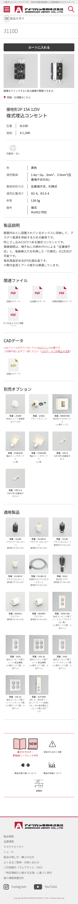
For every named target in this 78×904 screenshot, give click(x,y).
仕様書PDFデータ (37, 301)
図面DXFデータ (13, 373)
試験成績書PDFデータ (62, 301)
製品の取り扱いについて (25, 773)
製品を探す (17, 18)
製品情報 (9, 836)
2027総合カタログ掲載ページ (13, 324)
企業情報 (9, 841)
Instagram (18, 886)
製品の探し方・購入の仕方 (19, 857)
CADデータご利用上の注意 (55, 351)
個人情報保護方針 (14, 878)
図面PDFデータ (13, 301)
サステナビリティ (14, 846)
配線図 (39, 790)
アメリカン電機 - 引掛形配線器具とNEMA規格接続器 (39, 9)
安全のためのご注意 (52, 751)
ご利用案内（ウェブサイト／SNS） (24, 867)
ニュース (9, 852)
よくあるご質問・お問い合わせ (21, 862)
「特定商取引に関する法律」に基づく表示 (28, 872)
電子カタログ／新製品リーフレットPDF (25, 753)
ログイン (43, 347)
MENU (7, 9)
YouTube (51, 886)
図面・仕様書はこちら (19, 97)
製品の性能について (52, 773)
